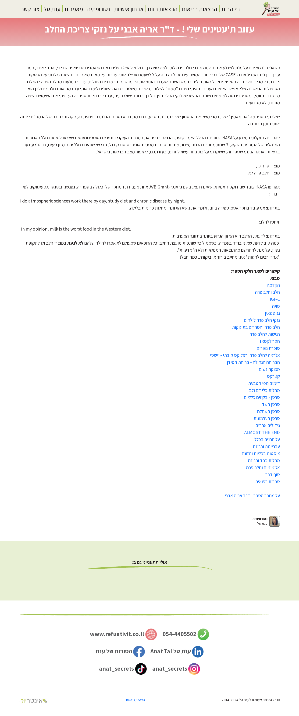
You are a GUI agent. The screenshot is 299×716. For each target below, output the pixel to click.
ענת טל (52, 8)
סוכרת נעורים (268, 348)
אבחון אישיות (129, 8)
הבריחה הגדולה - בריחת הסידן (253, 362)
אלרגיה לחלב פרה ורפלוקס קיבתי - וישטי (245, 355)
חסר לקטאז (270, 341)
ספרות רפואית (267, 481)
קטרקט (273, 376)
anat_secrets (170, 668)
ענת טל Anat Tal (171, 651)
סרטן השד (271, 404)
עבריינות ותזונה (266, 446)
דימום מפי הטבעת (264, 383)
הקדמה (273, 285)
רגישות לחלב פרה (264, 334)
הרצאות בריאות (199, 8)
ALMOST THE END (262, 432)
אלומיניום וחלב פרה (263, 467)
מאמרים (74, 8)
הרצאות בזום (163, 8)
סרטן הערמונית (266, 418)
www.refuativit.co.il (117, 634)
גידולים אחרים (268, 425)
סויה (276, 306)
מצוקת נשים (269, 369)
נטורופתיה (98, 8)
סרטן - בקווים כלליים (262, 397)
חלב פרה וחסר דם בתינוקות (256, 327)
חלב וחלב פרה (267, 292)
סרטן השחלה (268, 411)
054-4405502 (180, 634)
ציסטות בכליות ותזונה (261, 453)
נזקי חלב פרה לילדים (262, 320)
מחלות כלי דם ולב (264, 390)
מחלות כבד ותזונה (264, 460)
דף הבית (231, 8)
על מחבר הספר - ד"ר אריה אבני (252, 495)
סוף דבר (272, 474)
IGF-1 (275, 299)
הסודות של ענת (114, 651)
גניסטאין (272, 313)
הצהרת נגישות (135, 700)
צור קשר (30, 8)
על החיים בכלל (267, 439)
